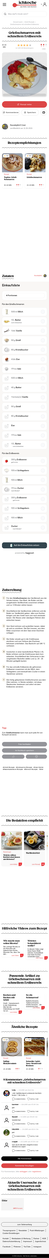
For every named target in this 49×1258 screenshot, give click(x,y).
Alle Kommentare (24, 1159)
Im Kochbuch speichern (24, 750)
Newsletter (23, 1230)
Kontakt (6, 1238)
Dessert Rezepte (31, 769)
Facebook (7, 1247)
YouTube (27, 1247)
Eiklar (4, 1201)
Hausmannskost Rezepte (13, 769)
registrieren (36, 1171)
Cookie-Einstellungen (11, 1233)
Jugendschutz (40, 1241)
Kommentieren (20, 1099)
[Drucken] (44, 112)
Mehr (41, 769)
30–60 (4, 45)
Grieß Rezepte (9, 767)
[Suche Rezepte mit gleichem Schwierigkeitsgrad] (43, 45)
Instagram (37, 1247)
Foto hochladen (24, 744)
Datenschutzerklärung (11, 1241)
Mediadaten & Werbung (21, 1238)
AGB (44, 1238)
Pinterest (17, 1247)
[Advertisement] (24, 896)
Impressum (27, 1241)
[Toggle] (43, 4)
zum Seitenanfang (24, 1224)
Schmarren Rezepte (24, 767)
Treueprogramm (9, 1230)
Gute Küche (39, 767)
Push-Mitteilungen (37, 1230)
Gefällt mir (34, 1099)
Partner (36, 1238)
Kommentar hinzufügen (24, 1166)
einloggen (24, 1171)
